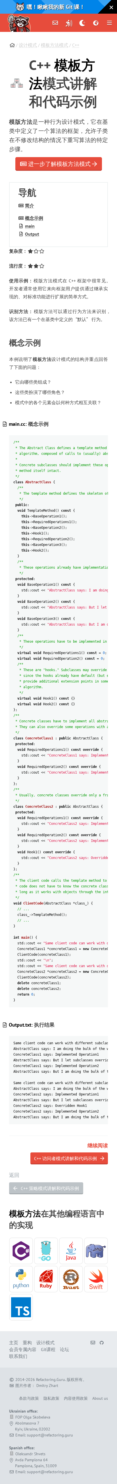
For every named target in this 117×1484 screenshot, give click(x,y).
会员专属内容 (22, 1349)
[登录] (69, 23)
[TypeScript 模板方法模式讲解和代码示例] (21, 1307)
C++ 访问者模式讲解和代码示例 (66, 1158)
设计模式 (28, 45)
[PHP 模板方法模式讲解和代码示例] (96, 1251)
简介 (29, 205)
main (30, 226)
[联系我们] (55, 23)
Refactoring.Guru (50, 1379)
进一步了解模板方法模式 (59, 164)
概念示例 (34, 218)
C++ (75, 45)
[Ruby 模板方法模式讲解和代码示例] (46, 1279)
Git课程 (48, 1349)
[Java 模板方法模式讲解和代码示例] (71, 1251)
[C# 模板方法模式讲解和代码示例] (21, 1251)
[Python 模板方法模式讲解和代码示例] (21, 1279)
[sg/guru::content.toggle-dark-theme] (82, 23)
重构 (27, 1342)
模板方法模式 (54, 45)
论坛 (64, 1349)
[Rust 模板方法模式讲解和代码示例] (71, 1279)
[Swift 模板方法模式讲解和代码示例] (96, 1279)
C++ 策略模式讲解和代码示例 (49, 1188)
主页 (13, 1342)
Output (32, 234)
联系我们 (18, 1356)
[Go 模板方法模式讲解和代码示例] (46, 1251)
